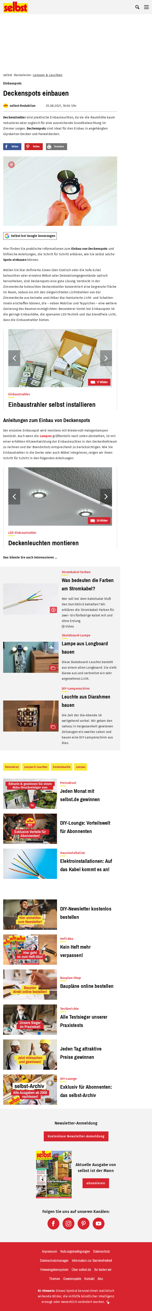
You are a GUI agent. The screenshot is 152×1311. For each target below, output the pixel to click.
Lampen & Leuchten (47, 75)
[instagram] (68, 1224)
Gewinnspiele (72, 1278)
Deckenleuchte (61, 767)
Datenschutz (101, 1251)
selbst (7, 75)
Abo (100, 1278)
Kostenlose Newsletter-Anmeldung (76, 1136)
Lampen (46, 436)
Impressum (49, 1251)
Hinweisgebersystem (54, 1269)
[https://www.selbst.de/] (15, 7)
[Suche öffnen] (137, 7)
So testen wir (103, 1269)
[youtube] (98, 1224)
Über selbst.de (81, 1269)
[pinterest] (83, 1224)
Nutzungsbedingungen (75, 1251)
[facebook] (53, 1224)
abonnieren (95, 1183)
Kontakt (89, 1278)
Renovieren (22, 75)
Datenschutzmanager (54, 1260)
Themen (54, 1278)
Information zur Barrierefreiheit (92, 1260)
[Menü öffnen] (146, 7)
